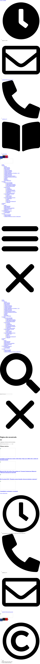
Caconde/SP (8, 188)
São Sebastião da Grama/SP (10, 191)
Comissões (6, 177)
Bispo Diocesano (7, 167)
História (5, 166)
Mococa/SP (8, 200)
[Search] (12, 444)
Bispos (5, 205)
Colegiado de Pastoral (7, 172)
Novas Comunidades (7, 180)
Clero (3, 204)
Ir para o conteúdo (3, 0)
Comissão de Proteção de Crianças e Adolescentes (12, 216)
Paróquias (3, 181)
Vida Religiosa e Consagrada (7, 210)
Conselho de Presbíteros (8, 171)
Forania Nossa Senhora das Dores (9, 197)
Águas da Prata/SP (9, 183)
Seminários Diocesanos (8, 174)
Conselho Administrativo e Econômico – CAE (11, 173)
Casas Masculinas (7, 211)
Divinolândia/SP (9, 189)
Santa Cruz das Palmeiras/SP (11, 201)
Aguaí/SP (7, 194)
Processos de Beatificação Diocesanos (10, 176)
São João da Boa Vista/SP (10, 186)
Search (1, 443)
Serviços (3, 213)
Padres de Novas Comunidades (9, 343)
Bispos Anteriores (7, 168)
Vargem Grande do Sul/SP (10, 328)
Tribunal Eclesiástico (7, 214)
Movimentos (6, 179)
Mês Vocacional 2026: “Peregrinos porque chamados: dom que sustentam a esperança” (18, 479)
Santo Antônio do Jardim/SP (11, 185)
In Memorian (6, 209)
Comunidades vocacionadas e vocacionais (9, 491)
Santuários (4, 203)
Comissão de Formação (8, 310)
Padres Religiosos (7, 207)
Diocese (3, 165)
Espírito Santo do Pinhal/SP (10, 184)
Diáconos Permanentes (8, 344)
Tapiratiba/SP (8, 327)
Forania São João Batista (8, 182)
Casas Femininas (7, 212)
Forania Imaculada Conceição (9, 193)
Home (3, 164)
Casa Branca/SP (9, 198)
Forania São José (7, 187)
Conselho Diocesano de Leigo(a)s (9, 311)
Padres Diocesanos (7, 206)
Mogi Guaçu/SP (9, 196)
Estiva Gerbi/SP (9, 195)
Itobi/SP (7, 199)
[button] (20, 258)
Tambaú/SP (8, 202)
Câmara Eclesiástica (7, 215)
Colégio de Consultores (8, 170)
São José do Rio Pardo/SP (10, 190)
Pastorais (5, 178)
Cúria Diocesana (7, 169)
